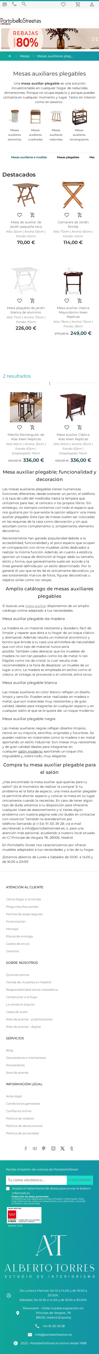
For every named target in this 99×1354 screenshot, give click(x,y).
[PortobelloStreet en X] (63, 1148)
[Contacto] (14, 4)
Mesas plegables (68, 157)
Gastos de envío (17, 944)
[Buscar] (24, 4)
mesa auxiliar (35, 606)
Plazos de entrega (19, 936)
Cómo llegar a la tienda (23, 899)
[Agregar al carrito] (32, 215)
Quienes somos (17, 975)
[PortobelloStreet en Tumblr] (72, 1148)
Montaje (12, 929)
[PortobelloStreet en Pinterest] (45, 1148)
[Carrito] (78, 4)
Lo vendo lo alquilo (20, 1004)
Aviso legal (14, 1096)
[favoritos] (64, 4)
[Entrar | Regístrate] (92, 4)
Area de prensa (17, 1072)
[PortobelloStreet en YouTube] (35, 1148)
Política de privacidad (22, 1133)
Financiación (16, 921)
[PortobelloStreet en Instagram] (54, 1148)
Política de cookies (20, 1118)
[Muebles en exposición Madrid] (4, 4)
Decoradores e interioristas (26, 1058)
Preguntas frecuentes (22, 906)
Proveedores (15, 1065)
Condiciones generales (23, 1103)
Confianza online (19, 1111)
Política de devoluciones (24, 1126)
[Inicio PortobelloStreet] (21, 24)
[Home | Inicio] (9, 56)
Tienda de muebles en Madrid (28, 982)
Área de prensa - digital (23, 1026)
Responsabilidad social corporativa (32, 989)
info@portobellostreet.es (53, 1334)
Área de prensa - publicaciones (29, 1019)
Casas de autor (17, 1012)
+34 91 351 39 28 (53, 1326)
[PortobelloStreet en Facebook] (26, 1148)
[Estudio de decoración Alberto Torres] (49, 1279)
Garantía (12, 951)
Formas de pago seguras (24, 914)
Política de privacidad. (27, 1203)
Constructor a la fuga (21, 997)
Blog (9, 1050)
